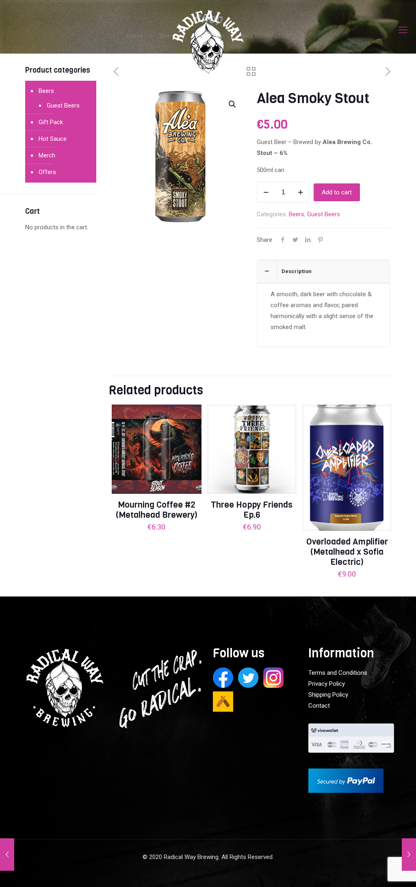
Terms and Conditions (337, 672)
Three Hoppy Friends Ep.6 (251, 510)
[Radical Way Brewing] (208, 46)
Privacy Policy (326, 683)
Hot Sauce (53, 138)
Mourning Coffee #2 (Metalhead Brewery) (156, 510)
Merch (47, 155)
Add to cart (337, 192)
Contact (319, 705)
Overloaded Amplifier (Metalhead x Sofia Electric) (347, 552)
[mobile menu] (403, 30)
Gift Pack (51, 122)
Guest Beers (323, 214)
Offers (47, 172)
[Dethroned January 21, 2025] (409, 854)
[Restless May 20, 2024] (7, 854)
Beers (296, 214)
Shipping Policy (328, 694)
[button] (233, 104)
